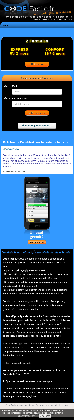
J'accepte (45, 416)
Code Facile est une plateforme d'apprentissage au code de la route (37, 405)
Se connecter (38, 113)
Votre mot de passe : (16, 98)
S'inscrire (38, 64)
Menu (5, 25)
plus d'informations (26, 416)
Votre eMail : (11, 86)
